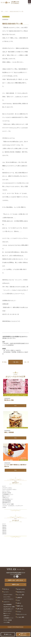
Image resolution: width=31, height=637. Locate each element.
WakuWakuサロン (6, 502)
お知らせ (19, 603)
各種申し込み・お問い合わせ (15, 580)
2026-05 (4, 530)
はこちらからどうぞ (14, 321)
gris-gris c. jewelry (6, 492)
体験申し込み (15, 584)
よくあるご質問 (20, 617)
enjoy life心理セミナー (7, 499)
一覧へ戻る (15, 362)
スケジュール (23, 614)
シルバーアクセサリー (8, 599)
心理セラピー (5, 497)
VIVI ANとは (6, 589)
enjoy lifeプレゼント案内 (9, 606)
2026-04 (4, 532)
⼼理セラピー (6, 615)
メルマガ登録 (6, 622)
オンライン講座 (20, 594)
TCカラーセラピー (7, 611)
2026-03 (4, 533)
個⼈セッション (7, 613)
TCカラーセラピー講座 (8, 504)
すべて (4, 486)
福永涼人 (11, 31)
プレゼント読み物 (7, 620)
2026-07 (4, 527)
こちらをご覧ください (17, 62)
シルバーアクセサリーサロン (9, 489)
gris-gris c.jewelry (21, 589)
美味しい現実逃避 (9, 432)
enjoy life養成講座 (6, 500)
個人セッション (6, 496)
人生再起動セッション (7, 494)
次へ (26, 362)
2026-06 (4, 528)
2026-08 (4, 525)
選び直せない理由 (9, 400)
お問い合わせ (20, 608)
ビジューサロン (6, 491)
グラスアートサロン (7, 487)
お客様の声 (19, 597)
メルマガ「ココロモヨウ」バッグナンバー (12, 505)
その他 (4, 507)
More (15, 405)
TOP (2, 11)
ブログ (6, 11)
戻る (5, 362)
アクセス (19, 611)
